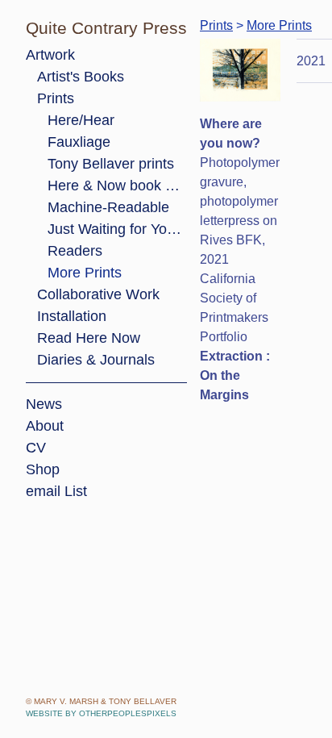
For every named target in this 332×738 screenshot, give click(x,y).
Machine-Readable (108, 207)
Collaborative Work (98, 294)
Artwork (50, 55)
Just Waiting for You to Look (117, 229)
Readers (75, 251)
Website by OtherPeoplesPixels (101, 713)
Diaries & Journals (96, 360)
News (44, 404)
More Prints (85, 273)
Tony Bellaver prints (111, 164)
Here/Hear (81, 120)
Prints (55, 98)
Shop (43, 469)
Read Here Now (88, 338)
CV (36, 448)
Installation (71, 316)
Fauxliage (79, 142)
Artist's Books (80, 77)
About (45, 426)
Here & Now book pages (117, 185)
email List (56, 491)
